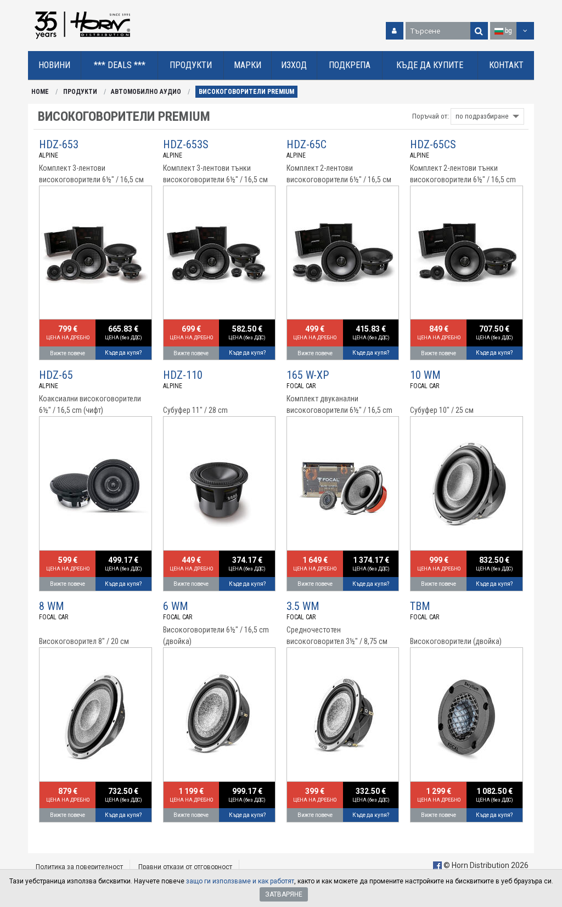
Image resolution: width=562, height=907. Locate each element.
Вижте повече (67, 353)
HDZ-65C (306, 144)
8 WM (51, 606)
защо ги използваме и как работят (240, 881)
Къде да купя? (123, 353)
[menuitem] (54, 65)
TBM (420, 606)
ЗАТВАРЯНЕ (283, 894)
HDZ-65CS (433, 144)
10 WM (425, 375)
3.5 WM (302, 606)
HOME (40, 92)
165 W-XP (307, 375)
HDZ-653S (186, 144)
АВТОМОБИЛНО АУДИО (146, 92)
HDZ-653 (58, 144)
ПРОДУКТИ (80, 92)
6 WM (175, 606)
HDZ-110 (183, 375)
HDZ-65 (56, 375)
